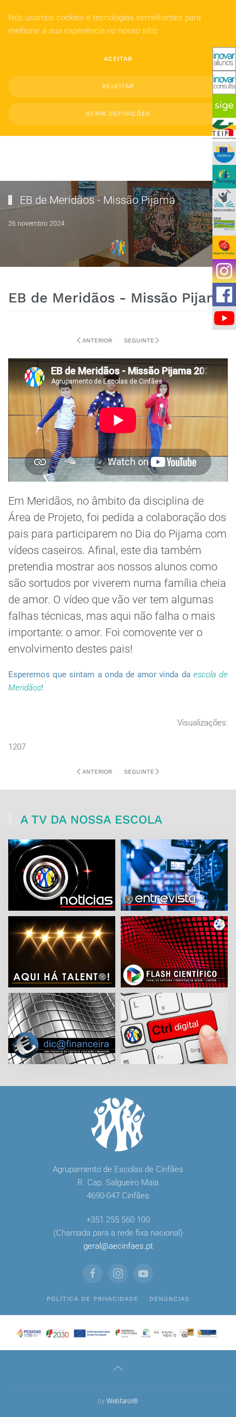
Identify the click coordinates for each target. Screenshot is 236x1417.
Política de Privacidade (92, 1298)
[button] (118, 1368)
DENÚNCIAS (169, 1298)
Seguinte (139, 340)
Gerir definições (118, 113)
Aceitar (118, 58)
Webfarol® (122, 1401)
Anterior (97, 340)
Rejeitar (118, 86)
